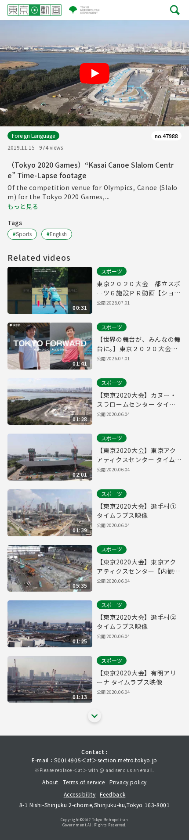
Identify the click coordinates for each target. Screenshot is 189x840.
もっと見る (22, 206)
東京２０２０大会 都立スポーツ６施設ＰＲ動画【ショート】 (139, 288)
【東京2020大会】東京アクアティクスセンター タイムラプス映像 (139, 455)
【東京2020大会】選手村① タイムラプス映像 (137, 511)
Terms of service (84, 782)
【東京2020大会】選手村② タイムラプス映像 (137, 622)
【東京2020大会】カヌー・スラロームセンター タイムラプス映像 (137, 400)
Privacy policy (128, 782)
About (50, 782)
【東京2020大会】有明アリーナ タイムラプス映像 (137, 677)
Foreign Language (33, 135)
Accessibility (80, 794)
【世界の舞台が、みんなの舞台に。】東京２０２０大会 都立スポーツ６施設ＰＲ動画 (139, 344)
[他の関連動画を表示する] (94, 715)
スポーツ (111, 271)
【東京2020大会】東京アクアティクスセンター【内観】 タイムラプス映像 (138, 566)
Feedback (112, 794)
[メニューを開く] (175, 10)
